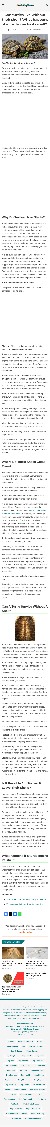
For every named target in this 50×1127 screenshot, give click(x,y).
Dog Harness (11, 1075)
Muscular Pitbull (26, 1094)
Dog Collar (25, 1065)
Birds (39, 1041)
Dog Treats (24, 1085)
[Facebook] (6, 914)
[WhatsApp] (19, 914)
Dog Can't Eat (37, 1061)
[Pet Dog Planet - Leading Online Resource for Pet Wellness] (25, 5)
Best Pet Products (25, 1041)
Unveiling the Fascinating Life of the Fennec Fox (12, 963)
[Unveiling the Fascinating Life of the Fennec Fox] (13, 953)
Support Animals (33, 1109)
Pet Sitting (42, 1099)
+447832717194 (27, 1034)
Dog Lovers (9, 1080)
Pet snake (15, 1104)
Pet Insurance (9, 1099)
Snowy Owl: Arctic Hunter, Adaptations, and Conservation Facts (37, 963)
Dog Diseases (39, 1065)
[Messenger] (15, 914)
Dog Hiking (39, 1075)
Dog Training (10, 1085)
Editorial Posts (39, 1085)
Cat (23, 1046)
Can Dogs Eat (12, 1046)
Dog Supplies (40, 1080)
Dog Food (23, 1070)
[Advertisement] (25, 121)
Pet (39, 1094)
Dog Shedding (24, 1080)
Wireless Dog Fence (33, 1118)
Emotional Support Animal (15, 1089)
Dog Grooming (37, 1070)
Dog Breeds (23, 1061)
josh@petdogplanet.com (27, 1032)
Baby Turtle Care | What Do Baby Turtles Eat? (27, 899)
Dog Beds (40, 1056)
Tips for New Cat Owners (16, 1113)
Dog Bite (10, 1061)
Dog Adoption (12, 1056)
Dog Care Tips (11, 1065)
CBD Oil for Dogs (36, 1046)
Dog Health (25, 1075)
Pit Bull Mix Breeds (31, 1104)
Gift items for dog (38, 1089)
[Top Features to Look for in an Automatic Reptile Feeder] (13, 978)
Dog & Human (16, 1051)
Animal (11, 1041)
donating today (25, 932)
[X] (10, 914)
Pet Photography (26, 1099)
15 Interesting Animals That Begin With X (24, 904)
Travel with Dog (37, 1113)
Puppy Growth (16, 1109)
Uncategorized (15, 1118)
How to (13, 1094)
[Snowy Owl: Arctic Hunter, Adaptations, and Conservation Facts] (37, 953)
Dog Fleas (11, 1070)
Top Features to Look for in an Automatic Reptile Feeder (11, 989)
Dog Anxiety (27, 1056)
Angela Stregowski (16, 30)
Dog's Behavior (32, 1051)
